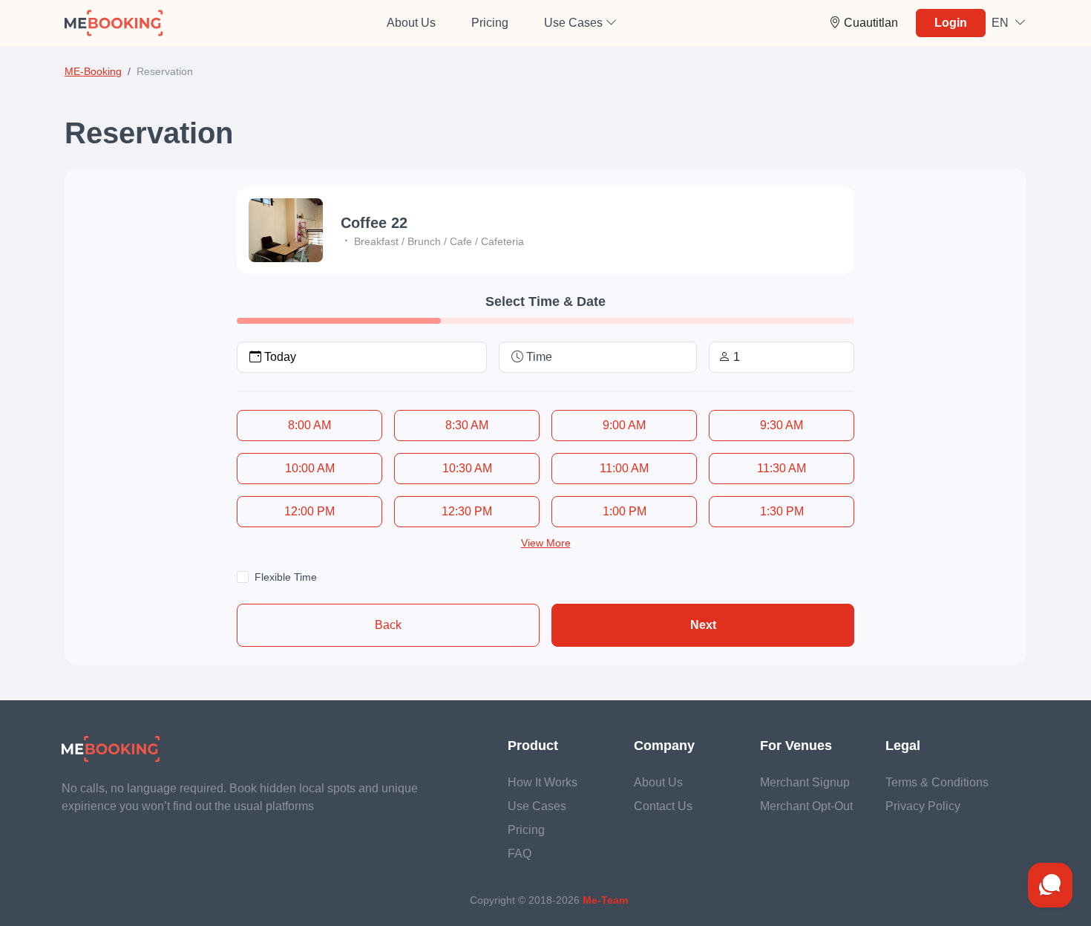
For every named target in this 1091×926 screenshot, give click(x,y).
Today (280, 356)
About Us (411, 22)
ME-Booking (93, 71)
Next (703, 625)
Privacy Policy (922, 806)
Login (950, 22)
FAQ (519, 853)
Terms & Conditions (937, 782)
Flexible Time (286, 577)
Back (388, 625)
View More (546, 543)
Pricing (489, 22)
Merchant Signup (805, 782)
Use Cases (537, 806)
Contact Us (663, 806)
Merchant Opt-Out (806, 806)
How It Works (542, 782)
